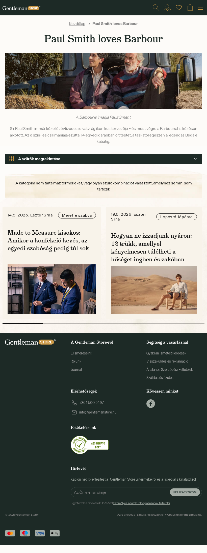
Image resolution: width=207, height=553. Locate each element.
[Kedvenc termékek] (179, 8)
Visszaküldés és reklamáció (167, 361)
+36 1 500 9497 (91, 403)
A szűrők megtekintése (39, 158)
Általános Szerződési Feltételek (169, 370)
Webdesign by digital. (183, 514)
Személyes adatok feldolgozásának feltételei (141, 503)
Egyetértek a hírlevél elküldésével (120, 503)
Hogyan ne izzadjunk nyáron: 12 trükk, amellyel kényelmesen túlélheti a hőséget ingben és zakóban (151, 247)
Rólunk (76, 361)
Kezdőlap (77, 23)
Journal (76, 370)
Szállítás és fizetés (159, 378)
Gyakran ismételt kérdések (166, 353)
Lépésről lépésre (176, 216)
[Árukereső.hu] (90, 444)
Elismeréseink (81, 353)
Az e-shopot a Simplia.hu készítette (140, 514)
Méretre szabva (77, 215)
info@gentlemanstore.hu (98, 412)
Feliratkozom (184, 492)
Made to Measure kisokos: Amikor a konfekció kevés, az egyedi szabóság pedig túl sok (48, 240)
